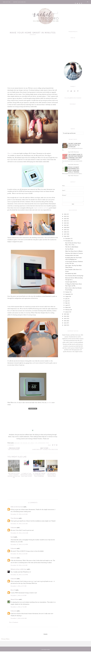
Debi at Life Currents (17, 507)
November (68, 241)
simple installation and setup (41, 208)
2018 (65, 232)
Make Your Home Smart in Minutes (74, 251)
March (67, 307)
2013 (65, 318)
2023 (65, 221)
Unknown (14, 527)
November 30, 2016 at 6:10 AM (19, 554)
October (67, 292)
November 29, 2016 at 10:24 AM (19, 533)
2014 (65, 316)
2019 (65, 229)
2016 (65, 236)
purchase (49, 402)
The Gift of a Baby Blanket (71, 247)
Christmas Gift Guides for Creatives (74, 253)
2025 (65, 216)
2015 (65, 314)
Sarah (12, 537)
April (66, 305)
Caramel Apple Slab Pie (71, 282)
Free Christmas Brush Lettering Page (74, 275)
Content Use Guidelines (19, 1)
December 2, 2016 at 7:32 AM (19, 607)
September (68, 294)
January (67, 312)
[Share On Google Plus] (57, 445)
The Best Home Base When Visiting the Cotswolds (74, 145)
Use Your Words (69, 249)
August (67, 296)
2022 (65, 223)
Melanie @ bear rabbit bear (19, 569)
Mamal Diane (15, 599)
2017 (65, 234)
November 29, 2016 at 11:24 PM (19, 544)
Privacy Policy (5, 639)
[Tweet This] (52, 445)
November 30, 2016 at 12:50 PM (19, 574)
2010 (65, 325)
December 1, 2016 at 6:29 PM (18, 595)
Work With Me (6, 1)
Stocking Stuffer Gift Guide (72, 255)
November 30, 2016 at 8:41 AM (19, 565)
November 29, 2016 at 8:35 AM (19, 523)
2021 (65, 225)
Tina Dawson (15, 518)
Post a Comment (13, 622)
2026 (65, 214)
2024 (65, 218)
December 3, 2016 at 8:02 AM (19, 618)
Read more (76, 152)
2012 (65, 321)
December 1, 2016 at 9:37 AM (18, 586)
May (66, 303)
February (67, 309)
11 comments (10, 445)
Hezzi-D (13, 590)
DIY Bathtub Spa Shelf (70, 273)
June (66, 301)
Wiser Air (10, 153)
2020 (65, 227)
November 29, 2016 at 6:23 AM (19, 514)
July (66, 298)
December (68, 238)
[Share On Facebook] (54, 445)
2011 (65, 323)
